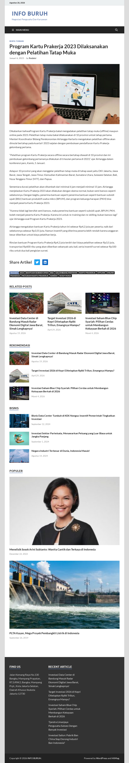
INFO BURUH (30, 13)
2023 (22, 273)
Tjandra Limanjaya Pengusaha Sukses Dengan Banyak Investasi (62, 725)
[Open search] (116, 30)
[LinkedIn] (45, 262)
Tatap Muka (65, 276)
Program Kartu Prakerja (35, 276)
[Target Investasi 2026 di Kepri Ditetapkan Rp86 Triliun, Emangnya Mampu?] (65, 304)
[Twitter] (37, 262)
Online (110, 273)
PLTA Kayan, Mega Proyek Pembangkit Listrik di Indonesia (44, 633)
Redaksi (32, 58)
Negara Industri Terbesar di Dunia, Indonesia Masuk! (60, 450)
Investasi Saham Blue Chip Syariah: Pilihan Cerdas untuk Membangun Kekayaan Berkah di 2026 (101, 323)
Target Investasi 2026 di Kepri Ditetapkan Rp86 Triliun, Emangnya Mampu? (64, 321)
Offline (101, 273)
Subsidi (53, 276)
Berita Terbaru (16, 41)
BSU (52, 273)
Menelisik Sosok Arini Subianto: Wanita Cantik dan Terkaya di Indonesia (52, 549)
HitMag (115, 758)
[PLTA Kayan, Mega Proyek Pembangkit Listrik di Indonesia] (64, 594)
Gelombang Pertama (66, 273)
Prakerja (15, 276)
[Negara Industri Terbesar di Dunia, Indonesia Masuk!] (19, 451)
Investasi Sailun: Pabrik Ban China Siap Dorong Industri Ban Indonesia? (63, 739)
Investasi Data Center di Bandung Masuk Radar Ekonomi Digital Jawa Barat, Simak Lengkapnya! (26, 323)
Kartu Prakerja (87, 273)
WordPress (101, 758)
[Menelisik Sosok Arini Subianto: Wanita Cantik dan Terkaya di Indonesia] (64, 510)
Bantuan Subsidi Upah (37, 273)
